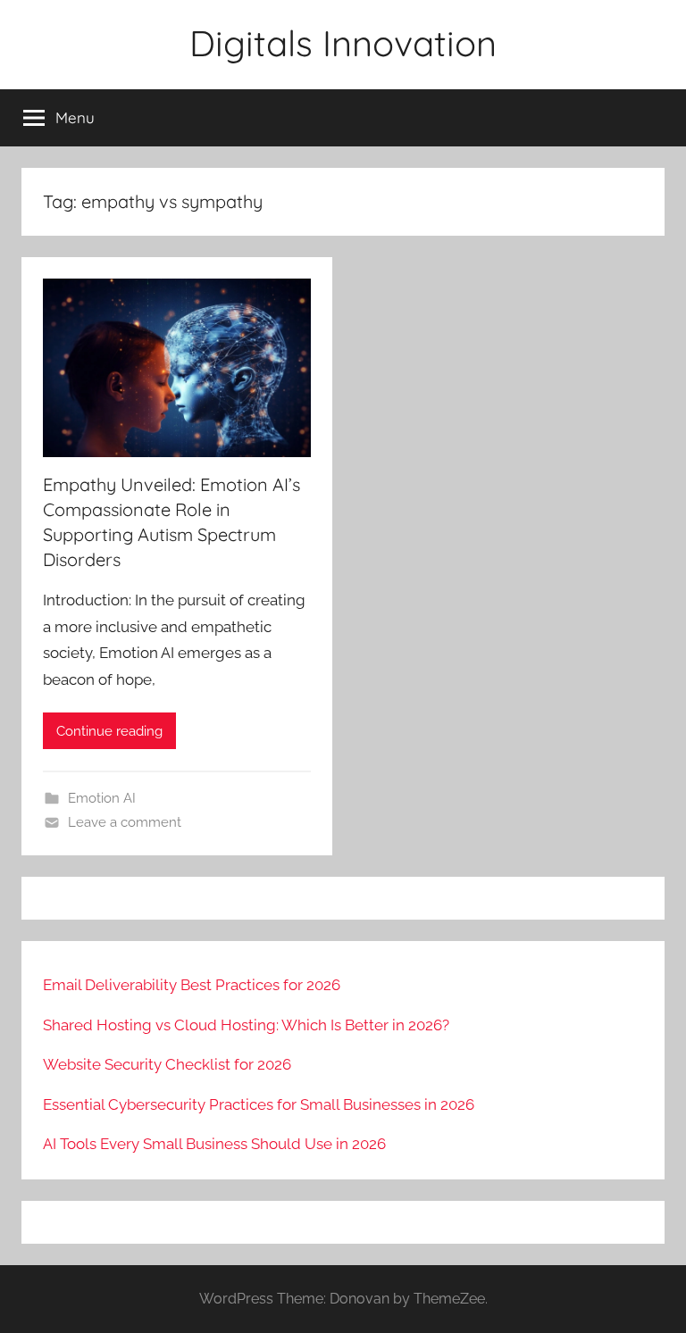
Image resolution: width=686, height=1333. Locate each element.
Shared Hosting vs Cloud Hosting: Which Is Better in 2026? (246, 1025)
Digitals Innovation (343, 43)
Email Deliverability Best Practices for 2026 (191, 985)
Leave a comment (124, 822)
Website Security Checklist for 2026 (167, 1064)
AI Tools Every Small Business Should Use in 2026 (214, 1144)
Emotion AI (102, 798)
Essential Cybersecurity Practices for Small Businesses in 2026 (258, 1104)
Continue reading (109, 731)
